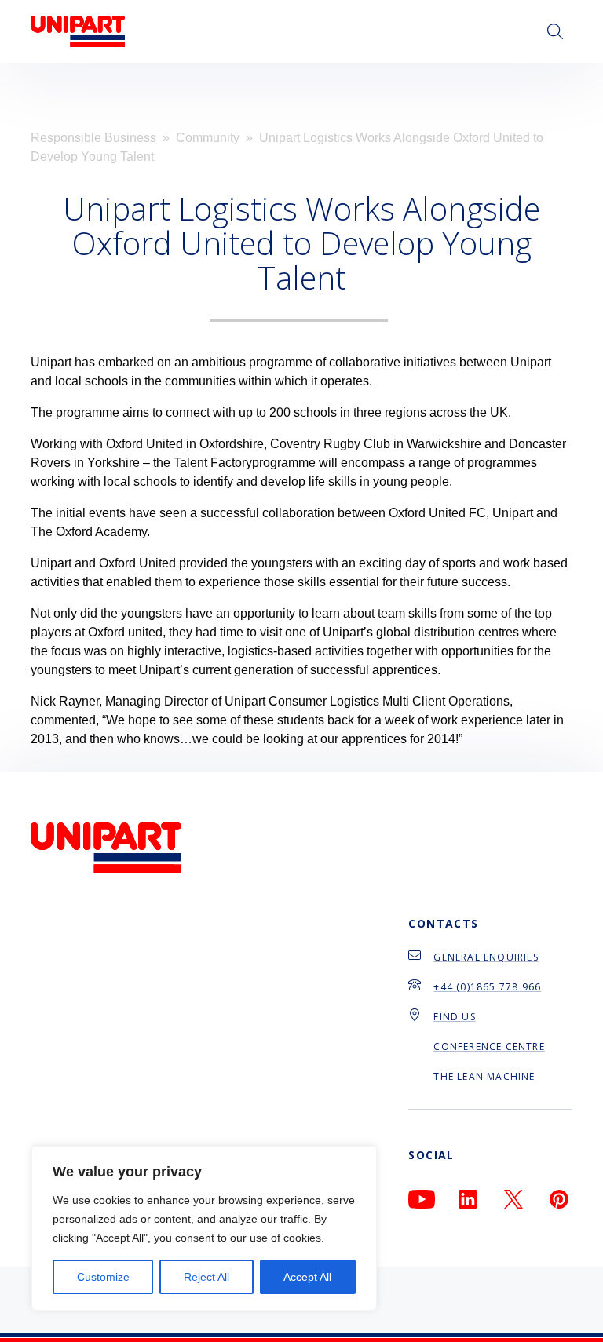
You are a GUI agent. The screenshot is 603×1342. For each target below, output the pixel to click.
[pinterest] (559, 1199)
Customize (103, 1277)
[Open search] (555, 31)
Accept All (307, 1277)
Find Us (454, 1016)
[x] (513, 1199)
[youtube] (421, 1199)
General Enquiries (485, 957)
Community (207, 137)
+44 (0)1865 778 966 (487, 987)
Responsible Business (93, 137)
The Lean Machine (484, 1076)
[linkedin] (468, 1199)
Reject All (206, 1277)
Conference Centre (488, 1046)
